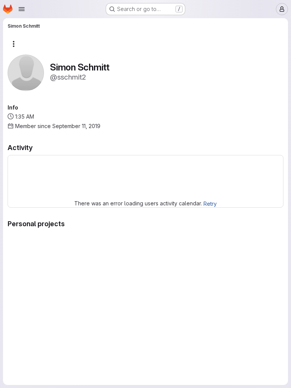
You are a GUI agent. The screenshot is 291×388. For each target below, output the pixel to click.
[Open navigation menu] (22, 9)
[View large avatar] (26, 72)
